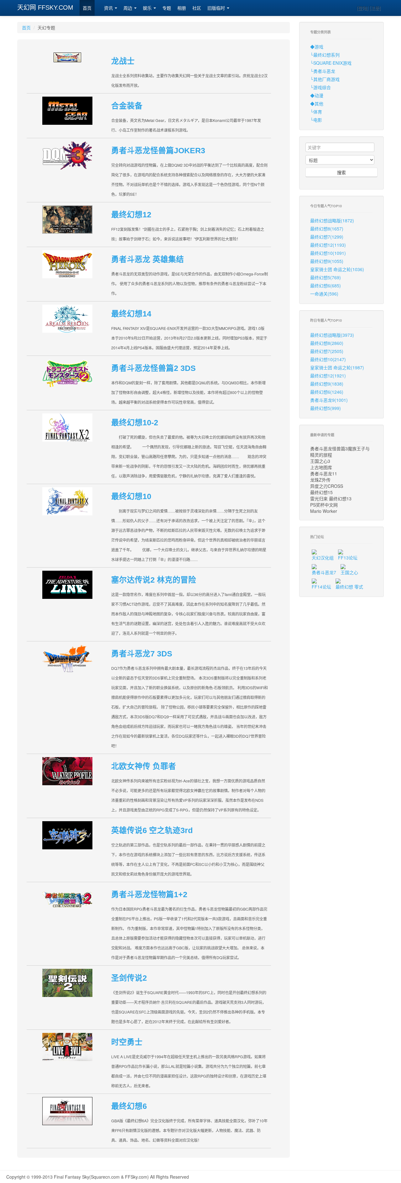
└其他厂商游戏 (325, 79)
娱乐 (148, 8)
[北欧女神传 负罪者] (67, 770)
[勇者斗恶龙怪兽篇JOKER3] (67, 154)
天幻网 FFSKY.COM (45, 7)
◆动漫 (316, 95)
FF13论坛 (347, 557)
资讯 (109, 8)
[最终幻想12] (67, 218)
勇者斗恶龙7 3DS (141, 654)
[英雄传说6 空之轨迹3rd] (67, 834)
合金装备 (127, 106)
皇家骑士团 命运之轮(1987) (337, 367)
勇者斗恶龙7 (324, 572)
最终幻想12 (131, 214)
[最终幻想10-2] (67, 426)
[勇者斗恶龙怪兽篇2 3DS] (67, 372)
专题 (166, 8)
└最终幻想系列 (325, 55)
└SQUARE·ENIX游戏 (331, 63)
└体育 (316, 112)
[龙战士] (67, 56)
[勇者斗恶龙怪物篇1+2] (67, 898)
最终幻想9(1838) (326, 384)
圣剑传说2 (129, 978)
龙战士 (123, 61)
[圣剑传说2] (67, 982)
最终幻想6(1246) (326, 392)
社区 (196, 8)
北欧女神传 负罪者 (143, 766)
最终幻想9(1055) (326, 261)
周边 (128, 8)
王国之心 (349, 572)
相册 (181, 8)
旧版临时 (216, 8)
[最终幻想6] (67, 1110)
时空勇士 (127, 1042)
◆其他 (316, 103)
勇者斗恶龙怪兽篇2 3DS (153, 368)
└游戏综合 (320, 87)
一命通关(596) (324, 294)
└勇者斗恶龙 (322, 71)
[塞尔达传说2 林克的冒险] (67, 584)
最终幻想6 (129, 1106)
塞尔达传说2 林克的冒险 (153, 580)
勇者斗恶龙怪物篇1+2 (149, 894)
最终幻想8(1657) (326, 228)
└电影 (316, 120)
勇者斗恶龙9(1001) (329, 400)
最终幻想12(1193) (328, 245)
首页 (87, 8)
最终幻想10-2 (134, 422)
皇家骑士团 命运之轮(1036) (337, 269)
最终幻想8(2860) (326, 343)
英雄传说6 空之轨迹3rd (152, 830)
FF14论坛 (321, 587)
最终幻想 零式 (349, 587)
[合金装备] (67, 110)
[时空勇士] (67, 1046)
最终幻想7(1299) (326, 237)
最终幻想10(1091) (328, 253)
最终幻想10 (131, 496)
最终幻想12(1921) (328, 375)
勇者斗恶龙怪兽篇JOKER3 (158, 150)
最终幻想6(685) (325, 285)
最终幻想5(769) (325, 277)
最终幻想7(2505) (326, 351)
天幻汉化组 (323, 557)
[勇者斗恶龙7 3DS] (67, 658)
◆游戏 (316, 46)
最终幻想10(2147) (328, 359)
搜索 (341, 172)
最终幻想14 (131, 314)
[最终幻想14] (67, 318)
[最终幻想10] (67, 500)
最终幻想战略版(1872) (332, 220)
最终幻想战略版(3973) (332, 335)
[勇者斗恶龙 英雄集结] (67, 263)
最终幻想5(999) (325, 408)
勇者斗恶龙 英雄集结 (147, 259)
